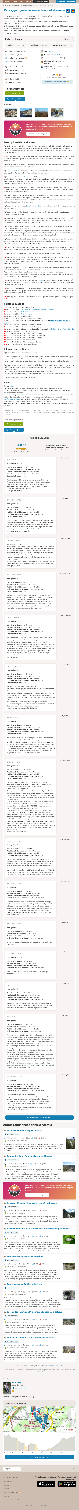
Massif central (55, 55)
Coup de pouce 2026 (10, 1492)
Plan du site (7, 1481)
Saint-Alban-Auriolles (33, 206)
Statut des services (32, 1506)
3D (69, 1430)
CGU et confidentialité (11, 1477)
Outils (6, 2)
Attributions (6, 1431)
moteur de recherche (52, 1366)
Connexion (71, 2)
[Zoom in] (73, 1409)
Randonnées (17, 2)
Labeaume (55, 58)
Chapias (12, 386)
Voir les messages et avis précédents (39, 1117)
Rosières (40, 280)
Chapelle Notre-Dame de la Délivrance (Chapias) (37, 310)
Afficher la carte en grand (39, 1457)
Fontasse (16, 1382)
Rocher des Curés (14, 171)
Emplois (6, 1485)
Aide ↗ (28, 2)
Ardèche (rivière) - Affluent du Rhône (62, 329)
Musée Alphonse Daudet (12, 399)
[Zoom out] (73, 1413)
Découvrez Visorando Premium (56, 82)
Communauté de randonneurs (13, 1500)
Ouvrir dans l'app (16, 93)
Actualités (6, 1489)
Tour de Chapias (23, 177)
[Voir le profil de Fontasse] (7, 1388)
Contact (6, 1496)
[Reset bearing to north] (73, 1417)
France (50, 51)
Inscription (61, 2)
